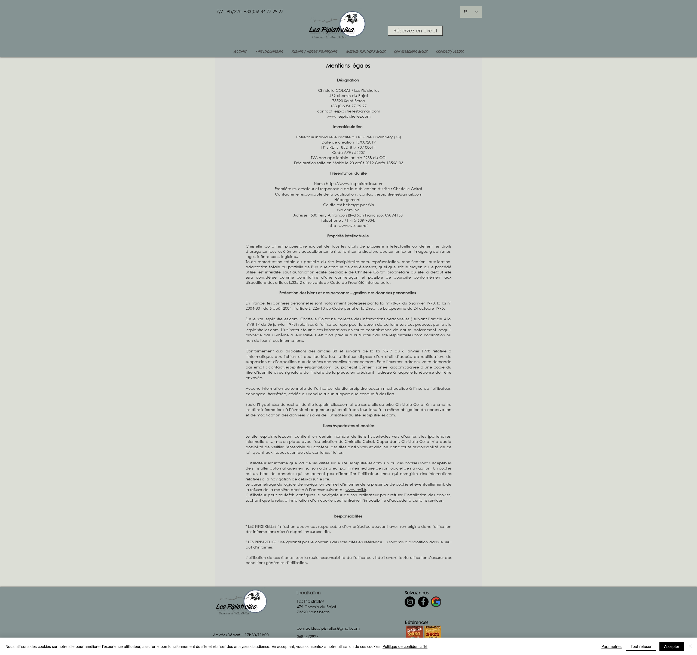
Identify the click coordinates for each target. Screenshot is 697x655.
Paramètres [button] (611, 646)
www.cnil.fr (356, 489)
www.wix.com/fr (353, 225)
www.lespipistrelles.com (349, 116)
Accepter (671, 646)
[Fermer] (690, 646)
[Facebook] (423, 601)
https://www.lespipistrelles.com (354, 183)
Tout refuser (641, 646)
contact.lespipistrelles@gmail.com (348, 111)
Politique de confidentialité (405, 646)
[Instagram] (410, 601)
